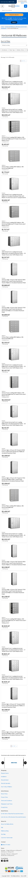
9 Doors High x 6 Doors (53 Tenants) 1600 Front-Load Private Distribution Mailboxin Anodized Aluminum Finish (13, 451)
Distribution (4, 50)
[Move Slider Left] (2, 762)
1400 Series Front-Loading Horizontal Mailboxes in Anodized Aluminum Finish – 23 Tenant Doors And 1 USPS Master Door (13, 366)
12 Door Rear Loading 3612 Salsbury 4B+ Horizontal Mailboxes (13, 337)
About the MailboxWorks (7, 824)
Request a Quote (14, 14)
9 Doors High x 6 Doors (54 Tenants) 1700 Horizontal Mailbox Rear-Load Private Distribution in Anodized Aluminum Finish (13, 479)
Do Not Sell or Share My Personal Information (12, 813)
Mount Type (12, 50)
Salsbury (3, 135)
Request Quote (5, 773)
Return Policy (4, 793)
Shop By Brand (4, 780)
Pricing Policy (4, 807)
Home (2, 26)
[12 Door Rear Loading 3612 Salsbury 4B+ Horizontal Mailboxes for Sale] (14, 326)
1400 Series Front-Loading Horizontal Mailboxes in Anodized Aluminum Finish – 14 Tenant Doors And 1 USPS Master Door (13, 677)
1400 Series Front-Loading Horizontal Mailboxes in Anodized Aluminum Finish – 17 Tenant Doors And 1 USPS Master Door (13, 650)
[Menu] (2, 6)
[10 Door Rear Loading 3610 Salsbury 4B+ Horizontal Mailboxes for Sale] (14, 156)
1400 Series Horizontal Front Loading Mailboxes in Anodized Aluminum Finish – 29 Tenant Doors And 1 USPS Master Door (14, 111)
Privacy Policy (4, 797)
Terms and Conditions (6, 800)
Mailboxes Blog (4, 831)
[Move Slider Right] (25, 762)
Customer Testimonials (6, 837)
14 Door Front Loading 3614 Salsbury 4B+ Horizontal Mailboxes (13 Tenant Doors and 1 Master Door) (14, 394)
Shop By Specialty (5, 783)
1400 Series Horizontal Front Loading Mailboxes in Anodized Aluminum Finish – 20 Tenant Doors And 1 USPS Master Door (14, 423)
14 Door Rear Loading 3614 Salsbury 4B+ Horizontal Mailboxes (13, 506)
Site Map (3, 834)
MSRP (10, 18)
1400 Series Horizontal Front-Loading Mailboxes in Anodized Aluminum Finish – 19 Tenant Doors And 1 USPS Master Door (13, 535)
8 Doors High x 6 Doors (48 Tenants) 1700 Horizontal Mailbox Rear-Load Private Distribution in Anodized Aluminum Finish (13, 733)
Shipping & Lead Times (6, 804)
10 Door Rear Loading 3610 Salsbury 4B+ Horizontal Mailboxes (13, 167)
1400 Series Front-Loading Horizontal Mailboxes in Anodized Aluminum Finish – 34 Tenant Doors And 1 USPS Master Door (14, 83)
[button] (25, 6)
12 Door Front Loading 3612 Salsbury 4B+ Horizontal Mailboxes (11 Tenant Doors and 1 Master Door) (14, 224)
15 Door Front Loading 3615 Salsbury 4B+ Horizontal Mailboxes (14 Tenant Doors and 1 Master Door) (14, 620)
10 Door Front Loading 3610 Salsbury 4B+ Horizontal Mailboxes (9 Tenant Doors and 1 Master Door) (14, 139)
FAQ (2, 827)
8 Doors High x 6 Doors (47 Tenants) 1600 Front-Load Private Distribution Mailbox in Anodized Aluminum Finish (13, 705)
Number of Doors (20, 50)
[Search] (25, 10)
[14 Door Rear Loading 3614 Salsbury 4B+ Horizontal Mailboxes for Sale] (14, 495)
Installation (3, 776)
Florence (3, 80)
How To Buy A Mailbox (6, 786)
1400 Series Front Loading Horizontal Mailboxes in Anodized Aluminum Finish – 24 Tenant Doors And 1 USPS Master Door (14, 253)
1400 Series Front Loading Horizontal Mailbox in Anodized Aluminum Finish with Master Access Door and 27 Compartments (14, 196)
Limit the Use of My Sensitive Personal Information (13, 817)
